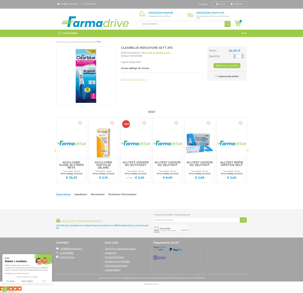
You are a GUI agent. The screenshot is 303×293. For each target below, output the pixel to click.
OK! (43, 281)
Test (151, 112)
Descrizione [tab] (63, 194)
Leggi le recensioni (8, 292)
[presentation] (55, 150)
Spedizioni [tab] (80, 194)
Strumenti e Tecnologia (67, 42)
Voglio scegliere (27, 281)
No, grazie (10, 281)
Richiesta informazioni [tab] (122, 194)
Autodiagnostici (87, 42)
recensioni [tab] (98, 194)
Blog (244, 33)
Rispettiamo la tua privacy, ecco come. (17, 273)
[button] (5, 289)
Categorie (70, 33)
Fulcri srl (156, 284)
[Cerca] (228, 24)
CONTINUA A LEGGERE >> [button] (134, 80)
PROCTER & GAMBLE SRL (155, 53)
